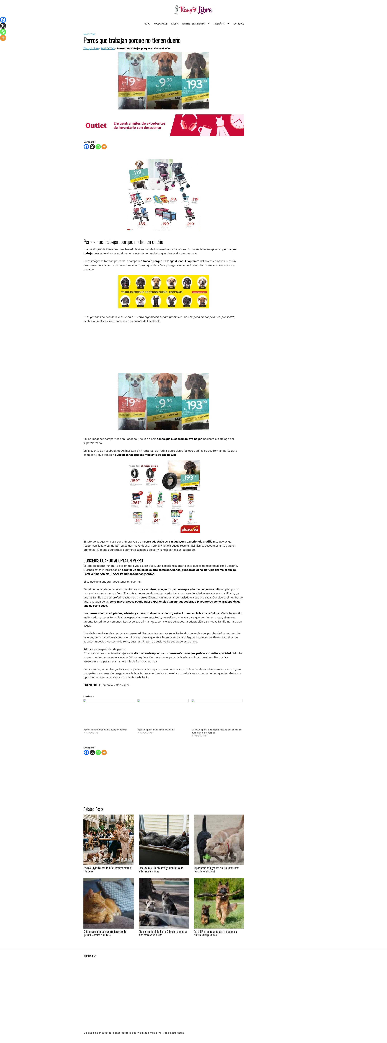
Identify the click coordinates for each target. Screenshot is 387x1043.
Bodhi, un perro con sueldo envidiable (156, 729)
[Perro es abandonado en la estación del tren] (108, 713)
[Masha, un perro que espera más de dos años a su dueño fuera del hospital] (217, 713)
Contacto (238, 23)
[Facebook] (86, 146)
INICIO (146, 23)
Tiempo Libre (91, 48)
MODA (175, 23)
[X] (92, 146)
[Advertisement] (163, 348)
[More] (104, 146)
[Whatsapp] (98, 146)
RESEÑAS (219, 23)
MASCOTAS (160, 23)
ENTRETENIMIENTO (193, 23)
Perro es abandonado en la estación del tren (105, 729)
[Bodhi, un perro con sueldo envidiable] (162, 713)
